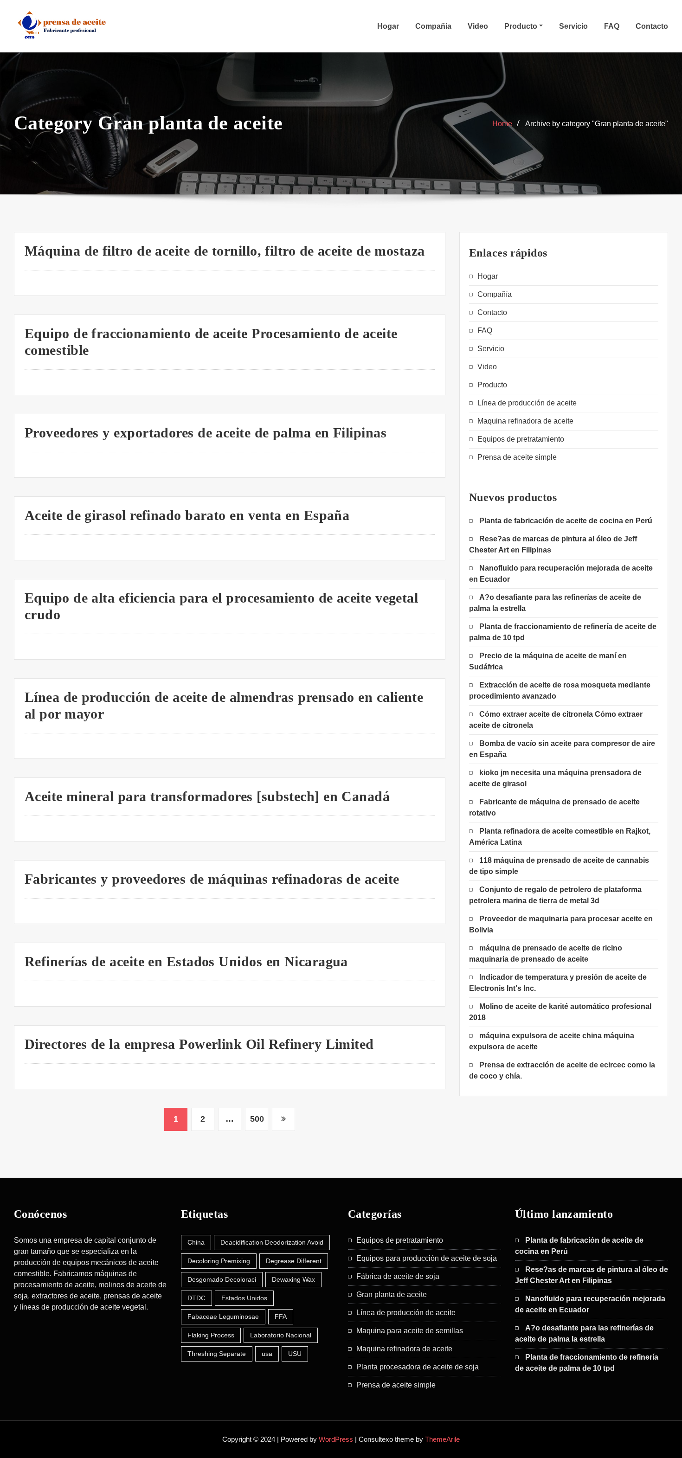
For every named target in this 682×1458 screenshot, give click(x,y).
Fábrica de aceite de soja (397, 1276)
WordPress (336, 1439)
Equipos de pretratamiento (520, 439)
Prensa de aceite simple (517, 457)
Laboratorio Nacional (280, 1335)
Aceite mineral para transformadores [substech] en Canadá (207, 796)
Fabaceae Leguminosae (223, 1316)
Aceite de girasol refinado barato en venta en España (187, 515)
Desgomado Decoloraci (221, 1279)
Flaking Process (210, 1335)
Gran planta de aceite (391, 1294)
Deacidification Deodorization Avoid (271, 1242)
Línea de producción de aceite (527, 403)
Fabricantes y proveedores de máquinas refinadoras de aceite (212, 878)
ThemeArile (442, 1439)
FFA (281, 1316)
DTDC (196, 1298)
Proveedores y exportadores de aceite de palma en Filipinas (205, 432)
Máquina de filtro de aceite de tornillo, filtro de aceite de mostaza (225, 250)
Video (478, 26)
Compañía (433, 26)
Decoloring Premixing (218, 1261)
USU (295, 1353)
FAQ (611, 26)
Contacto (652, 26)
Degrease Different (294, 1261)
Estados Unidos (244, 1298)
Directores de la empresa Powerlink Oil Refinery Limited (199, 1044)
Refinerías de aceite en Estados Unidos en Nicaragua (186, 961)
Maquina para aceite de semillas (409, 1331)
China (196, 1242)
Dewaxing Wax (293, 1279)
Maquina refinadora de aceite (525, 421)
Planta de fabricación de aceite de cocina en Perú (565, 521)
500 (257, 1119)
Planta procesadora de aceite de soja (417, 1367)
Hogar (388, 26)
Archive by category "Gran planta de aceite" (596, 124)
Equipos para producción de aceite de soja (426, 1258)
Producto (521, 26)
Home (502, 124)
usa (267, 1353)
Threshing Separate (216, 1353)
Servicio (573, 26)
